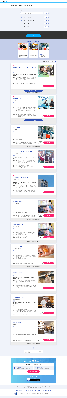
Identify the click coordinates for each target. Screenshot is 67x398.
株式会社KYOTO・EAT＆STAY (17, 324)
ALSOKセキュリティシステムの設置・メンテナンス (24, 68)
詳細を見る (48, 115)
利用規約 (17, 390)
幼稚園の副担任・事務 (18, 224)
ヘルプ (35, 390)
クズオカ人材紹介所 (16, 203)
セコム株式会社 (15, 129)
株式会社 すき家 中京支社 (17, 153)
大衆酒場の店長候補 (17, 246)
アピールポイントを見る (33, 90)
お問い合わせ (42, 390)
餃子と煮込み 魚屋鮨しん (17, 248)
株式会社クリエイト (16, 179)
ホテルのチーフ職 (17, 322)
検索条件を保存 (33, 35)
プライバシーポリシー (31, 390)
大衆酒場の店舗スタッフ (18, 297)
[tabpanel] (33, 50)
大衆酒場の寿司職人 (17, 272)
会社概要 (39, 390)
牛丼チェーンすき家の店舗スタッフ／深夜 (22, 151)
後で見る (41, 115)
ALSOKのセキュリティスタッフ (20, 98)
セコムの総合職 (16, 127)
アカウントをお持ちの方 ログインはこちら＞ (33, 373)
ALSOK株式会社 (15, 100)
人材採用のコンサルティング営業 (20, 177)
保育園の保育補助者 (17, 201)
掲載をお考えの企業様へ (48, 390)
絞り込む (46, 13)
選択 (46, 17)
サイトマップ (25, 390)
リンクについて (21, 390)
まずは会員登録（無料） (33, 371)
